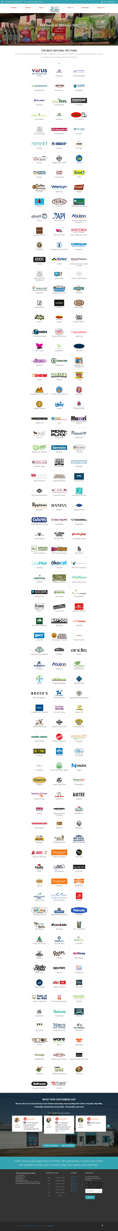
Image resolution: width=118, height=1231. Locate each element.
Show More (63, 1131)
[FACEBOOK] (102, 2)
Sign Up (90, 1197)
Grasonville (59, 1107)
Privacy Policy (28, 1225)
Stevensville (70, 1107)
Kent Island (80, 1104)
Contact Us (58, 31)
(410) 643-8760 (20, 1178)
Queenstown (49, 1107)
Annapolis (90, 1104)
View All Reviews (51, 1145)
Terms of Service (36, 1225)
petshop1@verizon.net (21, 1180)
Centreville (38, 1107)
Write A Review (67, 1145)
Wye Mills (98, 1104)
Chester (50, 1104)
